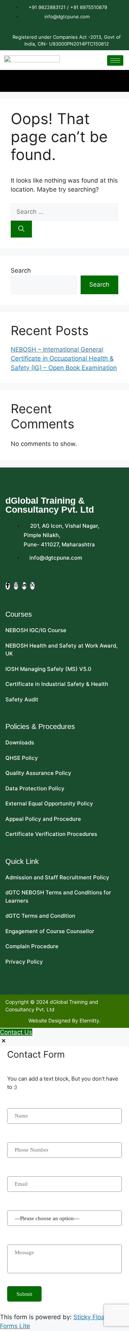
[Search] (21, 229)
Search (21, 270)
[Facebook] (7, 586)
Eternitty (89, 1020)
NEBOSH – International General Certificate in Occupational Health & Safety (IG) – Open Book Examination (64, 358)
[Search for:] (64, 211)
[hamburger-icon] (115, 60)
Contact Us (16, 1032)
